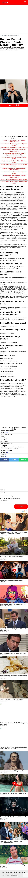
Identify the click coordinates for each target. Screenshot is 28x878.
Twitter (14, 459)
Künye (3, 872)
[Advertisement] (14, 19)
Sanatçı (9, 35)
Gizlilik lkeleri (22, 872)
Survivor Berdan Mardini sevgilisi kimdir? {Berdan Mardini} (14, 182)
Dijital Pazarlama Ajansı (10, 874)
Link (7, 452)
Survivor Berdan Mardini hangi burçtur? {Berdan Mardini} (14, 165)
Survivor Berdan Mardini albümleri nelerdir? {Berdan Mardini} (14, 169)
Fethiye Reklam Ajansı (7, 875)
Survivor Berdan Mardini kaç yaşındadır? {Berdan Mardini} (14, 144)
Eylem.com (3, 35)
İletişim (7, 872)
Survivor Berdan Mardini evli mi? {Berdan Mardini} (14, 147)
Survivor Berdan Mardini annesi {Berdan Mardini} (14, 179)
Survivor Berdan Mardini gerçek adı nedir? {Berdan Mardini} (14, 150)
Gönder (21, 506)
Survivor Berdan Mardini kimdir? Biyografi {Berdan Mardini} (14, 140)
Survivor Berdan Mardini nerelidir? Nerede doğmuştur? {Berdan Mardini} (14, 154)
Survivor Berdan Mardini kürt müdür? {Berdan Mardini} (14, 172)
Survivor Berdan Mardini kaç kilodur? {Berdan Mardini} (14, 161)
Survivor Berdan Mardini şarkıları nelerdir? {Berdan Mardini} (14, 176)
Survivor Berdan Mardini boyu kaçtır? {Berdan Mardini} (14, 157)
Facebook (4, 459)
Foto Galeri (14, 105)
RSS (3, 874)
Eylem (5, 2)
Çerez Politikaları (14, 872)
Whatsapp (23, 459)
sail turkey (15, 875)
